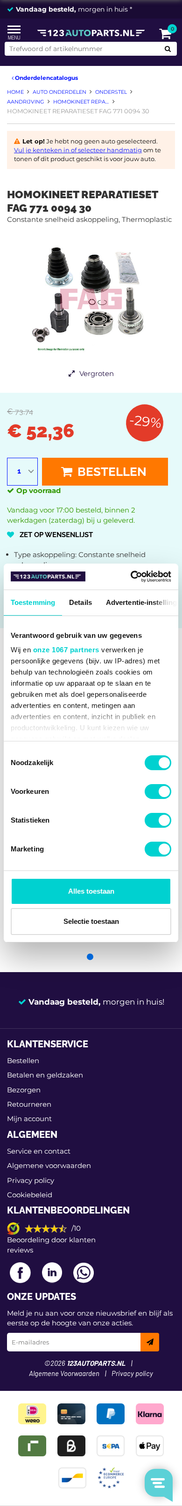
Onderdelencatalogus (46, 77)
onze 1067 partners (66, 650)
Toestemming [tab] (33, 602)
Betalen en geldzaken (45, 1075)
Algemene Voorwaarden (64, 1373)
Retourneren (29, 1104)
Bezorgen (24, 1089)
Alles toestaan (91, 891)
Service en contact (38, 1151)
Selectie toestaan (91, 921)
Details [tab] (80, 602)
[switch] (158, 791)
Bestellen (111, 472)
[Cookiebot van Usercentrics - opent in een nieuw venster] (131, 577)
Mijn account (29, 1118)
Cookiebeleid (29, 1194)
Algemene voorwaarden (49, 1165)
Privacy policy (30, 1180)
